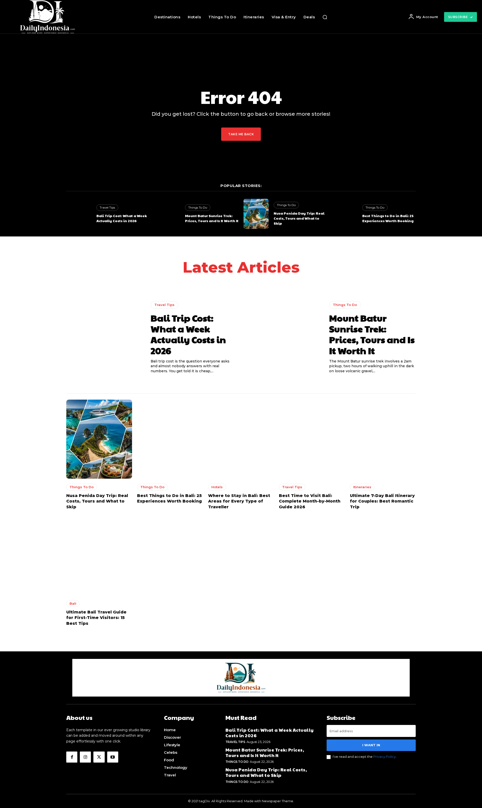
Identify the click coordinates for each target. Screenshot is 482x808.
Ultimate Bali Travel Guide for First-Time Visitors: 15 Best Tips (96, 618)
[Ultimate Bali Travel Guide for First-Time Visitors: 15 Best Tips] (99, 555)
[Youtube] (112, 757)
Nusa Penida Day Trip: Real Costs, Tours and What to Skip (299, 218)
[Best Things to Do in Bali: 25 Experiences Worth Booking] (344, 214)
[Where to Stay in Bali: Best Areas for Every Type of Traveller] (241, 439)
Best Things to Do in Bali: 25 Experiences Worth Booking (387, 218)
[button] (325, 17)
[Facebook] (71, 757)
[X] (98, 757)
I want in (371, 745)
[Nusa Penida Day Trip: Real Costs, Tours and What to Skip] (256, 214)
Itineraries (362, 487)
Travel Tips (107, 207)
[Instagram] (85, 757)
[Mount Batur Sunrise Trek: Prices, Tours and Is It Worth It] (167, 214)
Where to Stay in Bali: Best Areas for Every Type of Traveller (239, 501)
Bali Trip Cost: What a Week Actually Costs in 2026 (121, 218)
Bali (73, 603)
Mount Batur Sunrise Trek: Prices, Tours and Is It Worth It (211, 218)
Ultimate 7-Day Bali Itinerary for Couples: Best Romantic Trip (382, 501)
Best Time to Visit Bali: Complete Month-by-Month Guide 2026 (309, 501)
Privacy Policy (384, 757)
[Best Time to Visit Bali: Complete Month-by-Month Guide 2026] (312, 439)
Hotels (217, 487)
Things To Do (197, 207)
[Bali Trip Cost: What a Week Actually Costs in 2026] (78, 214)
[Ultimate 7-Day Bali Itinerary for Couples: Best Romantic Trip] (383, 439)
